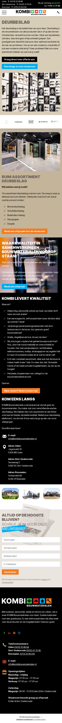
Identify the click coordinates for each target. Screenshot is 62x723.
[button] (4, 11)
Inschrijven (10, 572)
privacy (45, 579)
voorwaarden (7, 582)
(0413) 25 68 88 (16, 1)
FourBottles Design (31, 719)
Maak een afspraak (14, 286)
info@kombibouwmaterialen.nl (22, 438)
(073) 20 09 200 (19, 7)
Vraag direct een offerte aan (19, 59)
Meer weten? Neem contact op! (21, 390)
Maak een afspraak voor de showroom (24, 231)
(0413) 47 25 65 (25, 4)
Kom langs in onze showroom (19, 66)
